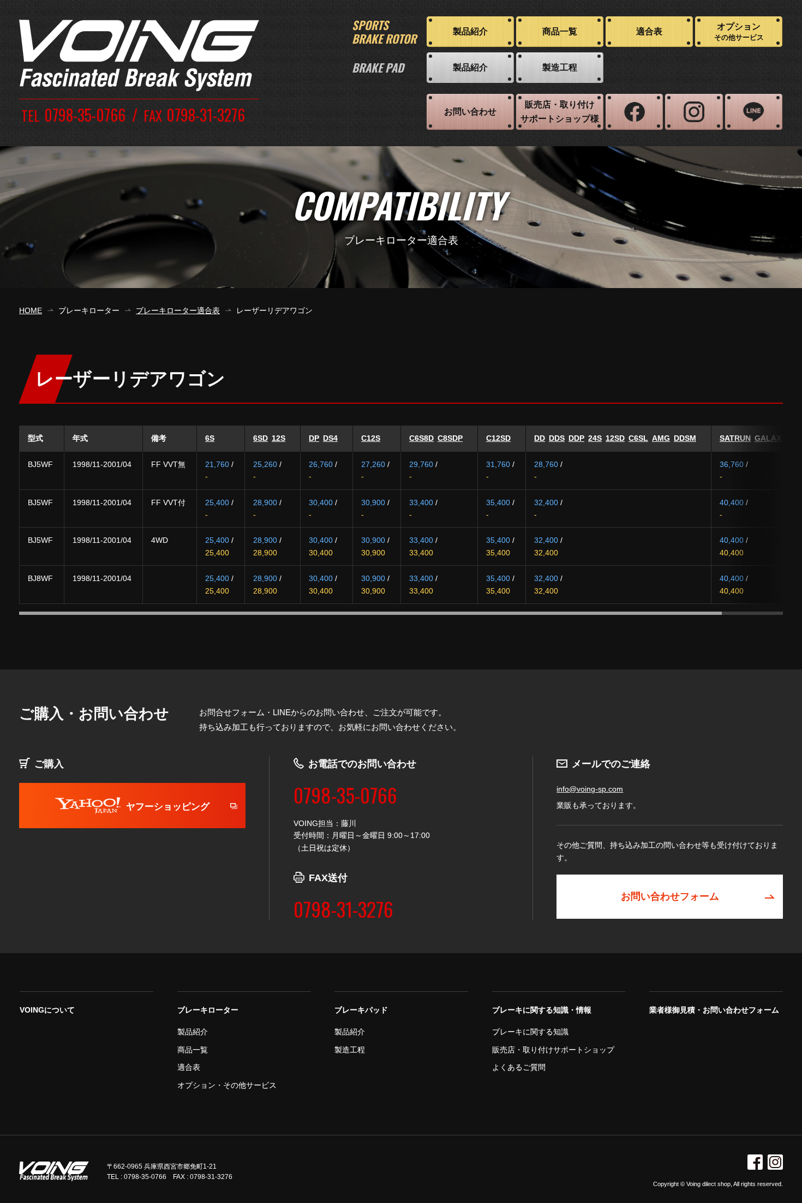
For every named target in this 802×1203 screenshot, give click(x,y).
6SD (260, 438)
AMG (661, 438)
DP (314, 438)
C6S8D (421, 438)
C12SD (498, 438)
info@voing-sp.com (589, 789)
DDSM (685, 438)
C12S (370, 438)
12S (278, 438)
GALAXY (770, 438)
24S (595, 438)
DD (539, 438)
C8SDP (450, 438)
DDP (576, 438)
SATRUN (735, 438)
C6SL (638, 438)
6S (209, 438)
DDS (557, 438)
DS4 (330, 438)
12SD (615, 438)
